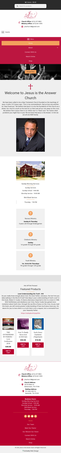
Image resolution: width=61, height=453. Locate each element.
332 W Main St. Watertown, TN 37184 (31, 386)
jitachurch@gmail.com (32, 26)
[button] (30, 39)
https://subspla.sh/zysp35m (30, 313)
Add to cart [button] (8, 352)
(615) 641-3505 (37, 23)
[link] (30, 43)
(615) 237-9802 (36, 21)
